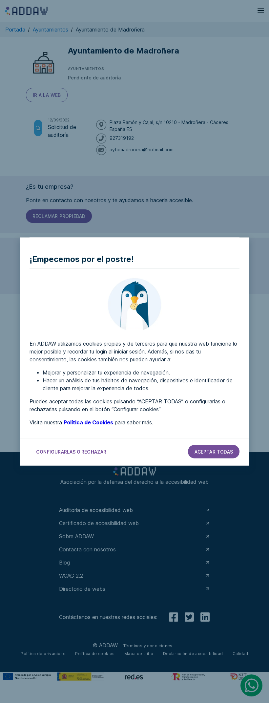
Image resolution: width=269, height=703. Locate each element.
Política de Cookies (88, 422)
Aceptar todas (214, 452)
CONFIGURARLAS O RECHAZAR (71, 452)
